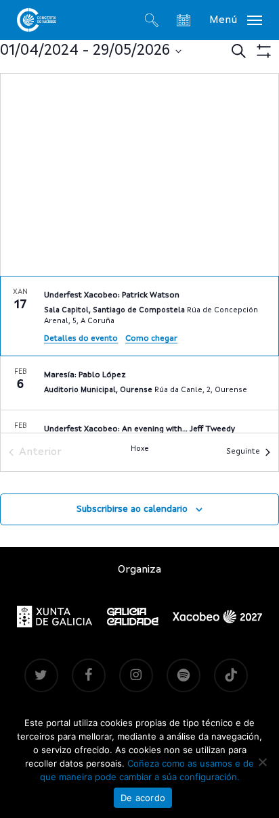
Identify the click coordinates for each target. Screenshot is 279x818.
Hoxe (140, 449)
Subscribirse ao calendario (132, 509)
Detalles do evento (81, 339)
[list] (139, 354)
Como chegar (151, 339)
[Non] (262, 762)
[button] (235, 20)
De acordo (143, 797)
